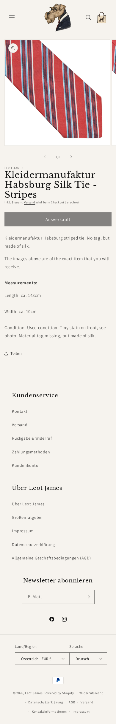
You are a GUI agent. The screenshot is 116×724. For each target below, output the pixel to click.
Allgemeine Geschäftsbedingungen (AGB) (51, 558)
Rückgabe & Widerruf (32, 438)
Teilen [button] (16, 353)
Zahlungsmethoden (31, 452)
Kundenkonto (25, 465)
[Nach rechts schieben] (71, 156)
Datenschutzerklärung (33, 544)
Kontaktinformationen (49, 711)
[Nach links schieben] (44, 156)
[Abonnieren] (87, 597)
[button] (11, 17)
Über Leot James (28, 504)
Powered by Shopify (58, 693)
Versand (29, 202)
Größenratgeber (27, 517)
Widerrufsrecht (91, 693)
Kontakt (19, 411)
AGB (72, 702)
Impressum (23, 530)
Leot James (34, 693)
